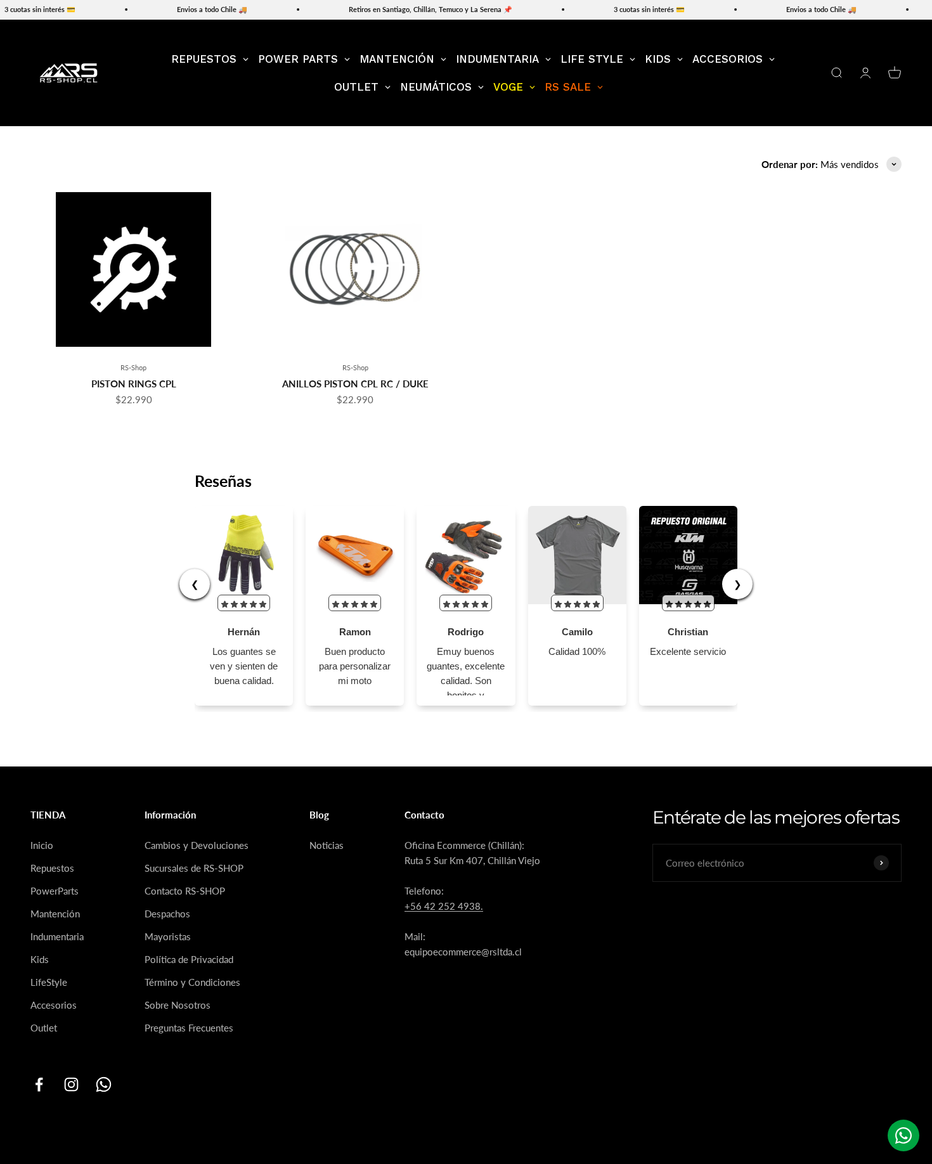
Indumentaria (57, 936)
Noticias (326, 845)
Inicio (41, 845)
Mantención (55, 913)
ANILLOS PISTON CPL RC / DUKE (355, 383)
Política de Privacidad (189, 959)
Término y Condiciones (192, 982)
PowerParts (54, 890)
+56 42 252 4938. (444, 906)
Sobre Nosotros (177, 1005)
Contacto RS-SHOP (185, 890)
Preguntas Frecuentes (189, 1027)
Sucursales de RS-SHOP (194, 868)
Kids (39, 959)
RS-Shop (133, 367)
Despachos (167, 913)
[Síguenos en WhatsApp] (103, 1084)
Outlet (43, 1027)
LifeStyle (48, 982)
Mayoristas (168, 936)
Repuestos (52, 868)
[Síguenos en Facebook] (39, 1084)
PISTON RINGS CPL (133, 383)
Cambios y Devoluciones (197, 845)
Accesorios (53, 1005)
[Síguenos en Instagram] (71, 1084)
